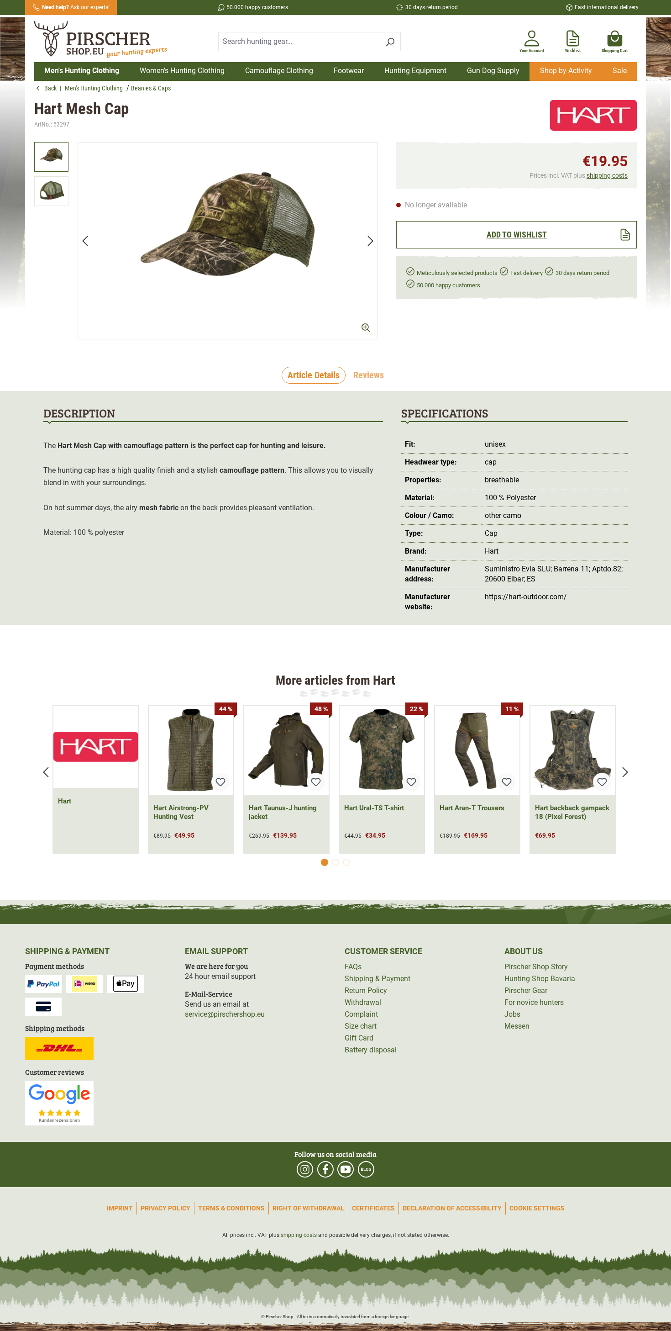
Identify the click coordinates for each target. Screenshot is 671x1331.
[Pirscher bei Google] (59, 1102)
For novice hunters (534, 1002)
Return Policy (366, 990)
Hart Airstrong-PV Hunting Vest (181, 812)
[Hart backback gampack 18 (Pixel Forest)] (572, 750)
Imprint (120, 1208)
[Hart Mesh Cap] (227, 241)
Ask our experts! (76, 7)
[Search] (390, 41)
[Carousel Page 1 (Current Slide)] (324, 862)
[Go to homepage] (106, 39)
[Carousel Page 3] (346, 862)
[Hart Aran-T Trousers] (477, 750)
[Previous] (85, 240)
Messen (516, 1026)
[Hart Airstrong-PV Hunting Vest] (191, 750)
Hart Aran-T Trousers (472, 808)
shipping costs (607, 175)
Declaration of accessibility (452, 1208)
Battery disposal (371, 1050)
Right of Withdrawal (308, 1208)
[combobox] (299, 41)
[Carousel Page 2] (335, 862)
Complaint (361, 1014)
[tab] (314, 375)
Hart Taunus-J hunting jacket (283, 812)
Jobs (512, 1014)
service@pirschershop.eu (225, 1014)
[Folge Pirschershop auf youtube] (345, 1169)
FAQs (353, 966)
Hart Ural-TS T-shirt (374, 808)
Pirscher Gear (525, 990)
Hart (64, 801)
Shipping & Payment (377, 978)
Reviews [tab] (368, 375)
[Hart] (593, 115)
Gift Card (359, 1038)
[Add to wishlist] (220, 782)
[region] (206, 240)
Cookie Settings (537, 1208)
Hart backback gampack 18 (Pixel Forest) (572, 812)
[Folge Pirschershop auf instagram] (305, 1169)
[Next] (370, 240)
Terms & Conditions (231, 1208)
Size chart (361, 1026)
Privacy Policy (165, 1208)
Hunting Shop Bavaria (539, 978)
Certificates (373, 1208)
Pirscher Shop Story (536, 966)
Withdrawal (363, 1002)
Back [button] (52, 88)
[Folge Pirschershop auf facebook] (325, 1169)
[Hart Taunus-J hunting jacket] (286, 750)
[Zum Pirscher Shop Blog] (366, 1169)
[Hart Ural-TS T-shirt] (382, 750)
